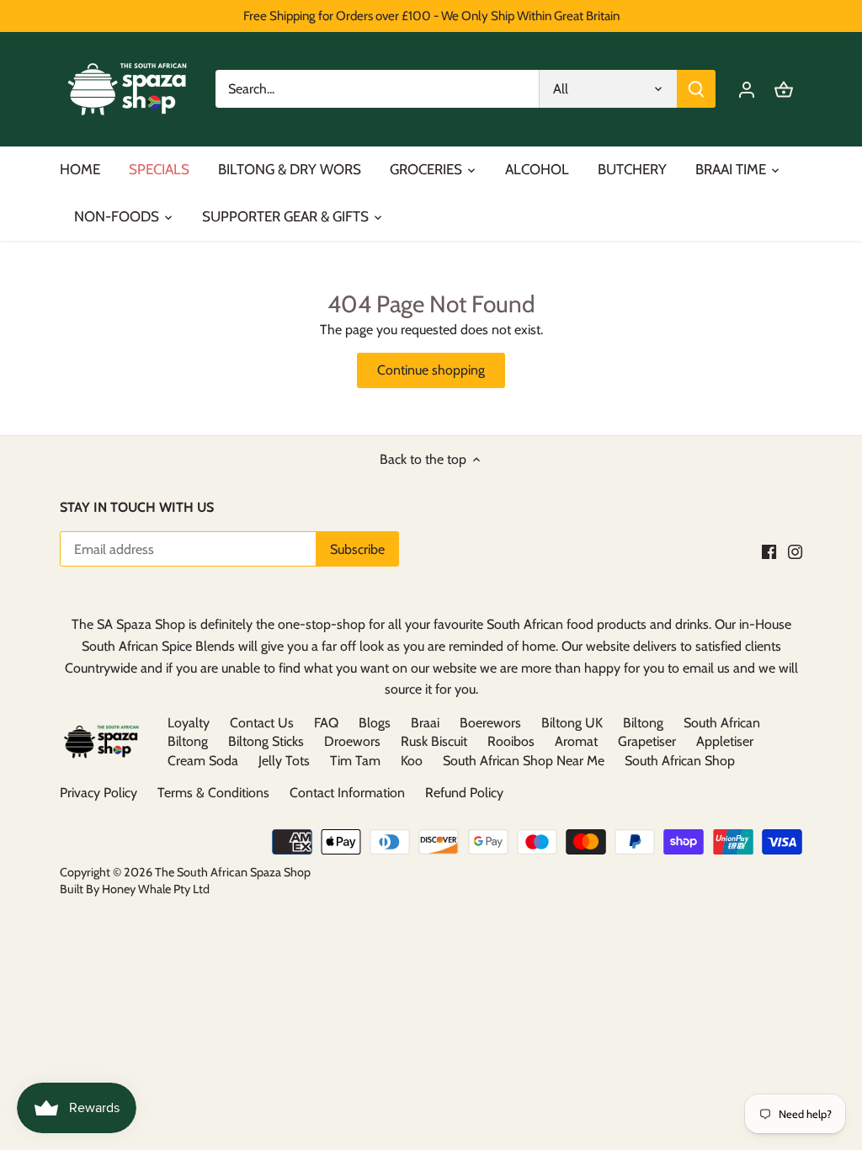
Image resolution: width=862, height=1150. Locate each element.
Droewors (352, 741)
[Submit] (696, 89)
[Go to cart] (784, 89)
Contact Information (347, 793)
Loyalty (189, 723)
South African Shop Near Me (523, 761)
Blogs (375, 723)
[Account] (746, 89)
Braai (425, 723)
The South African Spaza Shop (233, 872)
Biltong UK (572, 723)
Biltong (643, 723)
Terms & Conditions (213, 793)
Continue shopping (431, 370)
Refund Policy (464, 793)
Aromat (576, 741)
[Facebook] (769, 550)
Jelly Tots (284, 761)
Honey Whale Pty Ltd (154, 889)
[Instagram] (795, 550)
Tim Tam (355, 761)
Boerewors (490, 723)
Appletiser (724, 741)
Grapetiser (647, 741)
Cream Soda (203, 761)
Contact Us (262, 723)
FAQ (326, 723)
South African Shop (680, 761)
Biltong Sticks (266, 741)
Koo (412, 761)
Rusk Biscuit (434, 741)
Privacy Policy (98, 793)
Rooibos (511, 741)
